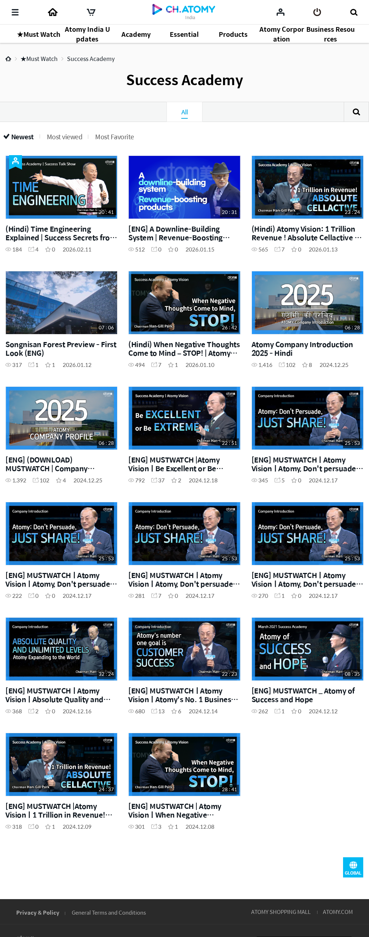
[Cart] (91, 12)
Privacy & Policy (37, 912)
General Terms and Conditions (109, 912)
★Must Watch (39, 58)
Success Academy (91, 58)
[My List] (280, 11)
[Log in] (317, 12)
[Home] (52, 12)
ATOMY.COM (338, 911)
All (184, 112)
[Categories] (15, 12)
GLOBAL (353, 867)
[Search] (353, 12)
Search (356, 112)
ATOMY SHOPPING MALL (281, 911)
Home (8, 58)
